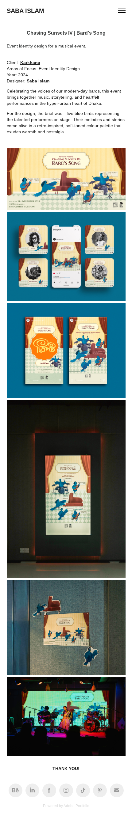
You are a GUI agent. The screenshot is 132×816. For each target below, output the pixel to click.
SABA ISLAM (25, 10)
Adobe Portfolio (76, 806)
